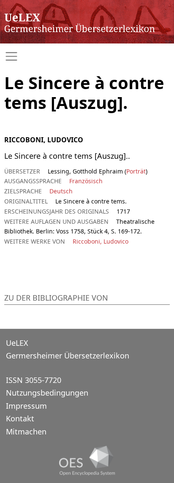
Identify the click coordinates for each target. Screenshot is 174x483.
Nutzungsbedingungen (47, 393)
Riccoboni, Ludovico (100, 241)
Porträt (136, 171)
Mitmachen (26, 431)
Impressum (26, 406)
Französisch (86, 181)
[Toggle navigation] (87, 56)
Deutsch (61, 191)
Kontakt (20, 418)
